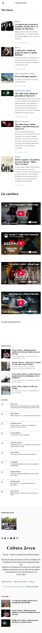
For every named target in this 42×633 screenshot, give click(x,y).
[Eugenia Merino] (5, 474)
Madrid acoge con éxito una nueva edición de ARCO (24, 494)
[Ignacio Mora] (5, 455)
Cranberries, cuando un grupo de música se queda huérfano (26, 52)
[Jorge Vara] (5, 407)
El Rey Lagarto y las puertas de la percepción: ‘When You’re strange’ (27, 162)
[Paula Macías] (5, 494)
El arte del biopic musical (25, 76)
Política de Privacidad (18, 586)
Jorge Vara (13, 404)
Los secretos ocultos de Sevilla (19, 435)
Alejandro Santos (15, 423)
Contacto (32, 581)
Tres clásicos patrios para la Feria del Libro (23, 454)
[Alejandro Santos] (5, 426)
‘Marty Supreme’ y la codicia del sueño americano (25, 415)
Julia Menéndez (15, 481)
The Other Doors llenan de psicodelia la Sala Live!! (26, 94)
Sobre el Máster (6, 581)
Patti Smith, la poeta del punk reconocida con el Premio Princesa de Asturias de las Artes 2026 (24, 406)
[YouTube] (11, 538)
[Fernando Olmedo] (5, 445)
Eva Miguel (14, 462)
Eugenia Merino (15, 471)
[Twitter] (5, 538)
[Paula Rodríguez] (5, 436)
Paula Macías (14, 491)
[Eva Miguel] (5, 465)
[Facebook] (2, 538)
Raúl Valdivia (14, 413)
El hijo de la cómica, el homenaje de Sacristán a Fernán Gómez (25, 621)
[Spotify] (14, 538)
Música (17, 21)
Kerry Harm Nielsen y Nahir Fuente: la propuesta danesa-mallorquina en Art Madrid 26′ (26, 376)
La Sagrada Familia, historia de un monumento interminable (24, 465)
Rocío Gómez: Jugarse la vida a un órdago (24, 387)
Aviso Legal (7, 586)
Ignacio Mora (14, 452)
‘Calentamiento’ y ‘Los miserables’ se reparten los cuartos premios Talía (25, 445)
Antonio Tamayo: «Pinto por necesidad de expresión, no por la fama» (26, 363)
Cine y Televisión (21, 73)
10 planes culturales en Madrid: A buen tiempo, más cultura (24, 474)
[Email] (17, 538)
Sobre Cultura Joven (20, 581)
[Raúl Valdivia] (5, 416)
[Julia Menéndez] (5, 484)
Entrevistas (20, 90)
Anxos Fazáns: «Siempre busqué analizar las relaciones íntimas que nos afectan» (26, 352)
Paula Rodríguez (15, 433)
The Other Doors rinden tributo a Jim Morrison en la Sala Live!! (27, 126)
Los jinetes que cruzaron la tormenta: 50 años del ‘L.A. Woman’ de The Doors (26, 26)
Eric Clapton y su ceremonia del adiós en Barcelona (22, 484)
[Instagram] (8, 538)
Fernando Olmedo (16, 442)
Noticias (25, 121)
